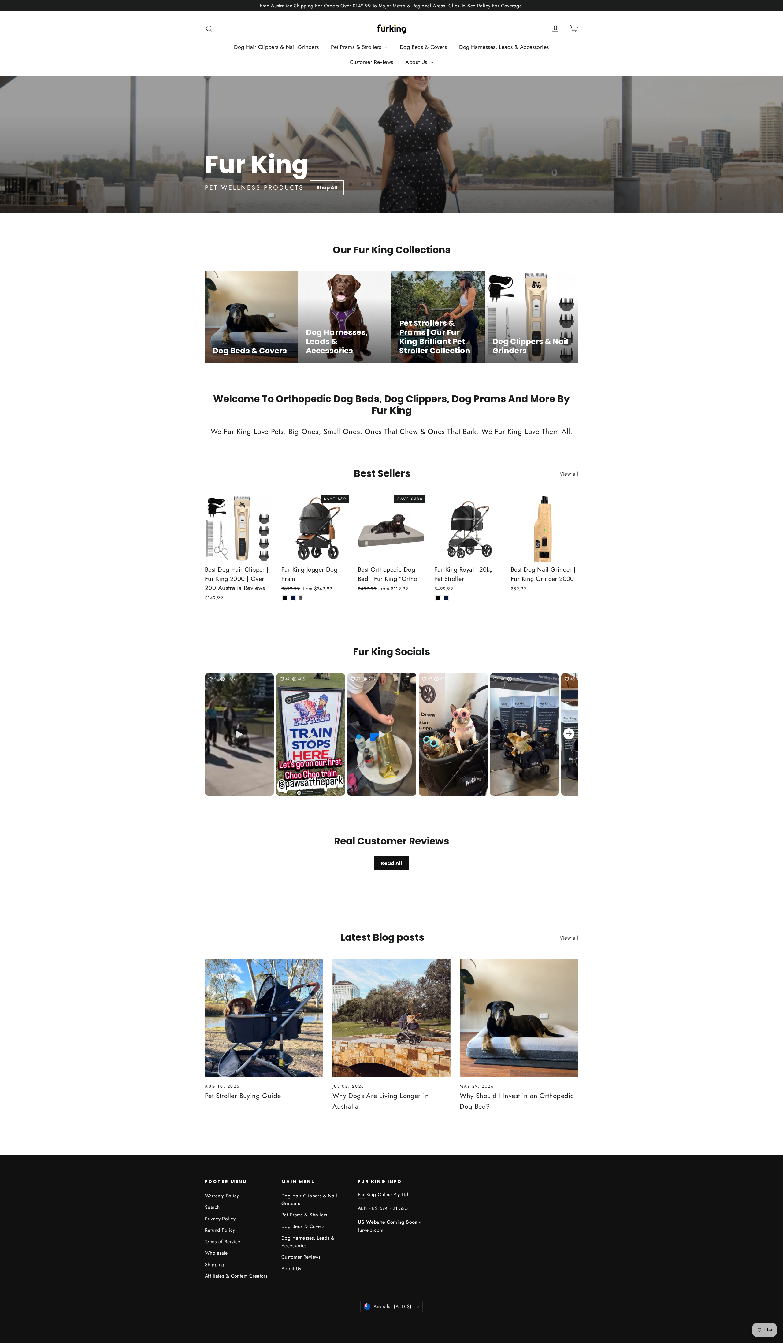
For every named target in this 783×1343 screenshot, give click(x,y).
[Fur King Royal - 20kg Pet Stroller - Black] (438, 598)
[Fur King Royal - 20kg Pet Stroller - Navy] (445, 598)
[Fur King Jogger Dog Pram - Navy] (292, 598)
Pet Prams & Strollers (357, 47)
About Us (417, 62)
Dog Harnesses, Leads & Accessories (504, 47)
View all (569, 473)
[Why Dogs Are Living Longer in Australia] (391, 1018)
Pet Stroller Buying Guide (243, 1095)
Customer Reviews (371, 62)
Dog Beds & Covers (423, 47)
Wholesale (216, 1252)
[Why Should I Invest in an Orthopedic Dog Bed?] (519, 1018)
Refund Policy (220, 1230)
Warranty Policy (222, 1195)
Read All (391, 863)
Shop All (327, 187)
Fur (361, 1194)
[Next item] (569, 734)
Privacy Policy (220, 1218)
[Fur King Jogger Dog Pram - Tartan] (300, 598)
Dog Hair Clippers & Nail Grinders (276, 47)
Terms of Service (222, 1241)
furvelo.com (370, 1230)
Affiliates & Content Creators (236, 1275)
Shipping (214, 1264)
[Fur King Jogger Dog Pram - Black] (285, 598)
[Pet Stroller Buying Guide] (264, 1018)
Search (212, 1207)
